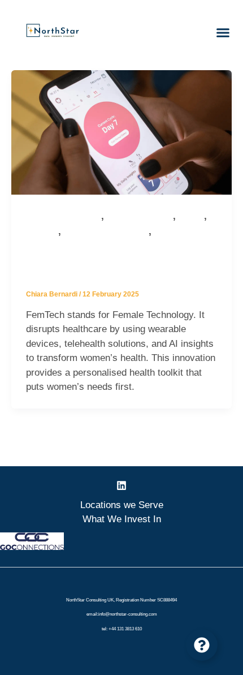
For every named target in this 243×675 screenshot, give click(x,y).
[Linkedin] (121, 485)
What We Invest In (122, 519)
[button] (222, 33)
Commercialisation (140, 216)
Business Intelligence (63, 216)
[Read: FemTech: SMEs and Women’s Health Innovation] (121, 131)
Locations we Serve (121, 505)
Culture (191, 216)
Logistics (42, 231)
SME (162, 231)
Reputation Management (106, 231)
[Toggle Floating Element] (202, 645)
